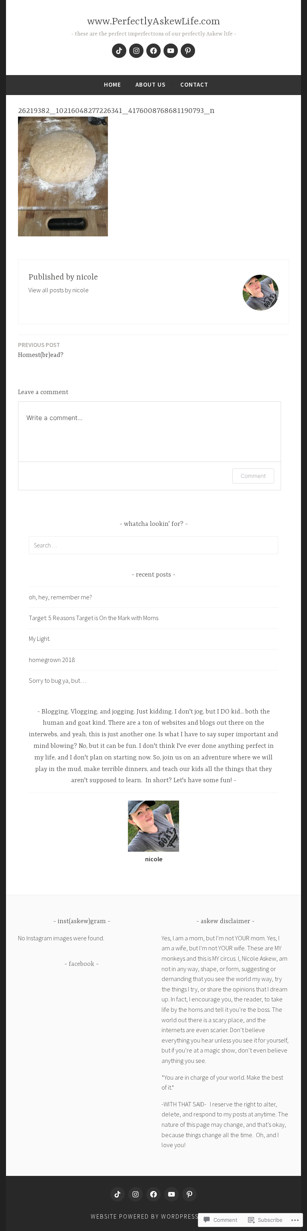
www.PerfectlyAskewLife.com (153, 22)
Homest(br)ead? (41, 350)
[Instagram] (136, 51)
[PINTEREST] (189, 1194)
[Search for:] (153, 545)
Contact (194, 84)
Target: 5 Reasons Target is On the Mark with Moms (93, 618)
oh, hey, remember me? (60, 597)
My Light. (39, 638)
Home (112, 84)
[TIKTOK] (118, 1194)
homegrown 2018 (52, 660)
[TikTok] (119, 51)
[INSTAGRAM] (136, 1194)
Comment (253, 475)
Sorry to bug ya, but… (57, 680)
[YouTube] (171, 51)
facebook (81, 964)
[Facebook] (153, 51)
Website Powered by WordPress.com (153, 1216)
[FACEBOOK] (153, 1194)
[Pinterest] (188, 51)
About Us (150, 84)
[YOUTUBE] (171, 1194)
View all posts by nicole (58, 290)
